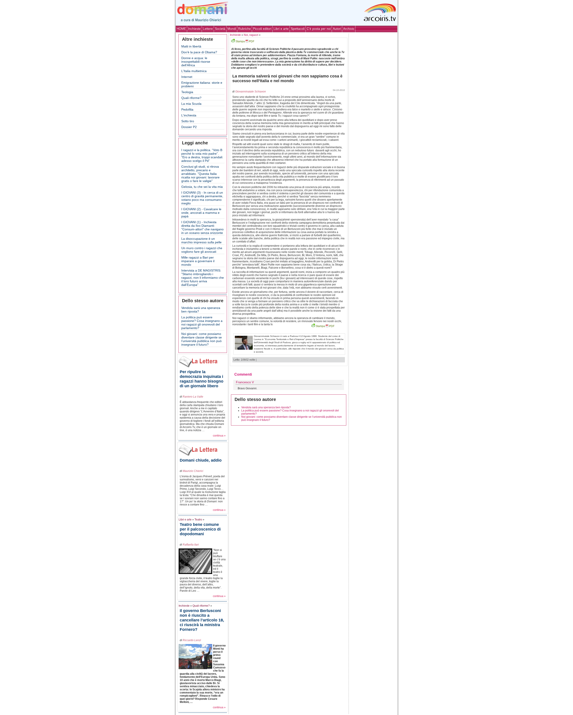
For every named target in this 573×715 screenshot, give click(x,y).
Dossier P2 (189, 127)
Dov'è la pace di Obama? (199, 52)
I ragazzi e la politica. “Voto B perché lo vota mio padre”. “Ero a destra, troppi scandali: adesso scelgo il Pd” (202, 155)
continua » (219, 435)
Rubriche (244, 28)
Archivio (348, 28)
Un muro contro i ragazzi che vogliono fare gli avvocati (201, 249)
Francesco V (245, 382)
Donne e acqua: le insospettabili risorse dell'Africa (195, 61)
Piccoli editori (262, 28)
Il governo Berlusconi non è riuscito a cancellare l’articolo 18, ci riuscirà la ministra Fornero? (202, 620)
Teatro (198, 519)
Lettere (208, 28)
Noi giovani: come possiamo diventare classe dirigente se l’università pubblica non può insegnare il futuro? (201, 339)
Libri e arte (281, 28)
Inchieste (194, 28)
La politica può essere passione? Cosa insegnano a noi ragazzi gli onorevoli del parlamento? (201, 322)
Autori (337, 28)
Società (220, 28)
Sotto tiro (187, 121)
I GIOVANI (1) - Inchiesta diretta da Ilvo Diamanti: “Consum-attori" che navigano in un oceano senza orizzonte (202, 227)
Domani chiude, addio (201, 460)
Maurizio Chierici (193, 471)
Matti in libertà (191, 46)
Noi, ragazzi (251, 34)
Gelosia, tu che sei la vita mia (202, 186)
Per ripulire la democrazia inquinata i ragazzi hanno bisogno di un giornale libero (201, 379)
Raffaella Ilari (191, 544)
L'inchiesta (188, 115)
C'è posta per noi (319, 28)
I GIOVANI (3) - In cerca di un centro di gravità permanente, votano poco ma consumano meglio (202, 198)
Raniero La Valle (193, 396)
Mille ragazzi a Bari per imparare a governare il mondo (197, 261)
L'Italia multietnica (194, 71)
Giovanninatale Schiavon (250, 91)
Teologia (187, 92)
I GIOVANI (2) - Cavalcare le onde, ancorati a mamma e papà (201, 212)
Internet (186, 77)
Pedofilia (187, 109)
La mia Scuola (191, 103)
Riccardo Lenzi (192, 640)
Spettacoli (298, 28)
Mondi (231, 28)
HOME (181, 28)
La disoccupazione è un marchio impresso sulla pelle (201, 240)
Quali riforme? (191, 98)
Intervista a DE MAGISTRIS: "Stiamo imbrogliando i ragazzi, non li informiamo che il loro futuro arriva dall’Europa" (202, 278)
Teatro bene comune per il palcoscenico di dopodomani (200, 529)
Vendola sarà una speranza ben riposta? (266, 407)
